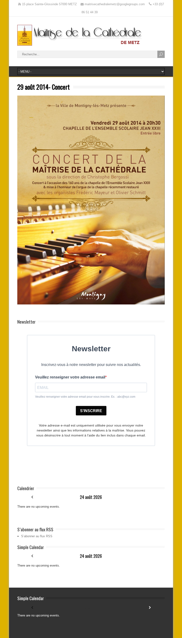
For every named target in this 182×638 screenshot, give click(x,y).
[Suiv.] (150, 497)
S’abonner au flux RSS (36, 536)
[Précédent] (32, 497)
